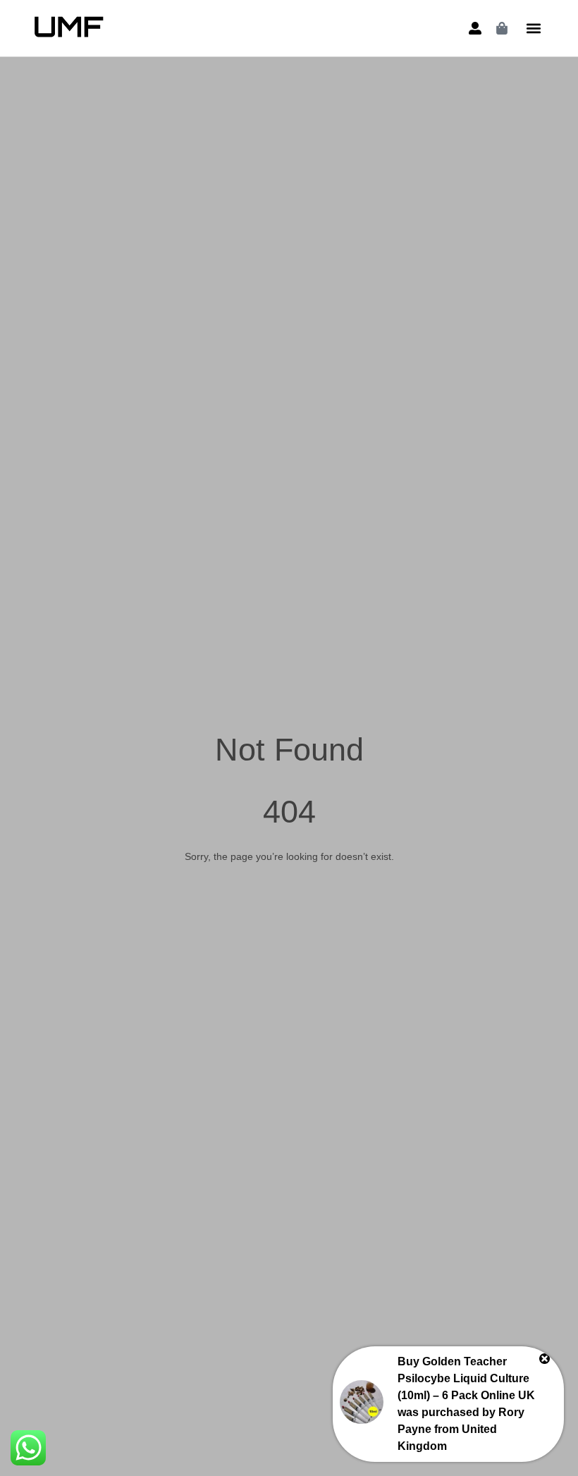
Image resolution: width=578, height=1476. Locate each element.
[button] (534, 28)
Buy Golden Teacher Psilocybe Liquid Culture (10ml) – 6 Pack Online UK (466, 1378)
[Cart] (502, 28)
